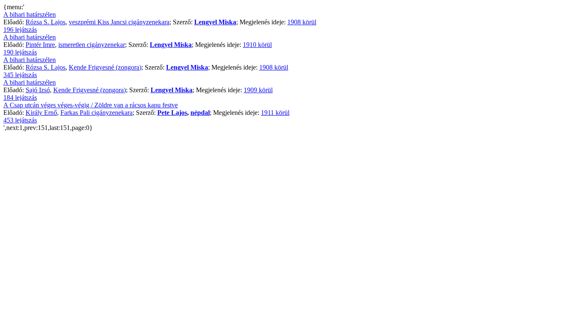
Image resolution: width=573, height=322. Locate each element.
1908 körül (301, 22)
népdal (200, 112)
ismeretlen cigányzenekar (91, 44)
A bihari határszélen (29, 14)
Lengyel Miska (215, 22)
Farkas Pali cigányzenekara (96, 112)
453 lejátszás (20, 120)
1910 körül (257, 44)
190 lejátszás (20, 52)
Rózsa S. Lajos (45, 22)
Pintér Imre (40, 44)
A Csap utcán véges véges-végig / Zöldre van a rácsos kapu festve (90, 105)
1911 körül (275, 112)
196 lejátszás (20, 29)
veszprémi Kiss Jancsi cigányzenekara (119, 22)
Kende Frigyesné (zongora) (105, 67)
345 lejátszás (20, 74)
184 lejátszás (20, 97)
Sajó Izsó (38, 89)
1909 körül (258, 89)
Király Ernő (41, 112)
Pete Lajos (172, 112)
